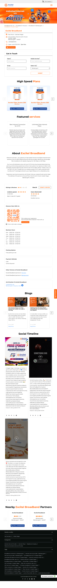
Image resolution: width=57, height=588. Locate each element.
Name (9, 58)
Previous (4, 99)
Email (8, 65)
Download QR (25, 222)
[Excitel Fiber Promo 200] (17, 98)
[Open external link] (55, 298)
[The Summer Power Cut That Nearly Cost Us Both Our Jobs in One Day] (17, 302)
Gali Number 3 (8, 536)
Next (52, 99)
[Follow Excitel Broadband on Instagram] (29, 579)
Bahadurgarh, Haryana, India (13, 285)
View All (34, 187)
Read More (11, 326)
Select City (34, 65)
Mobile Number (35, 58)
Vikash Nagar (16, 536)
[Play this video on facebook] (40, 357)
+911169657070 (12, 42)
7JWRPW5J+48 (10, 284)
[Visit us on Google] (25, 579)
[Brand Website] (34, 579)
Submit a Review (45, 187)
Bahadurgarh (25, 275)
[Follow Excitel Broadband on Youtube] (32, 579)
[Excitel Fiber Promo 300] (40, 98)
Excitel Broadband (17, 512)
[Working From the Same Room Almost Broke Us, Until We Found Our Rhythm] (39, 302)
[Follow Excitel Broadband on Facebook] (23, 579)
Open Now (23, 44)
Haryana (24, 272)
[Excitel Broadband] (9, 5)
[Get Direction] (22, 286)
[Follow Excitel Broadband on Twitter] (27, 579)
